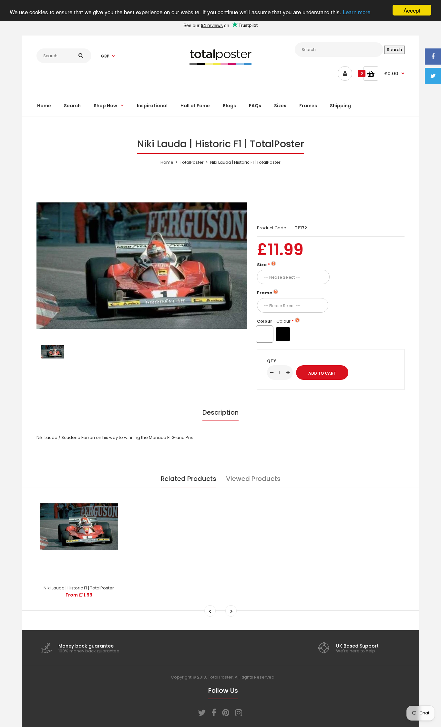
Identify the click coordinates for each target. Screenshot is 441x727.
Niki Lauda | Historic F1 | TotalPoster (79, 588)
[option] (141, 265)
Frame (264, 293)
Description (220, 412)
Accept (412, 10)
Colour (274, 321)
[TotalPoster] (220, 63)
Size (262, 265)
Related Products (188, 478)
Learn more (356, 12)
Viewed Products (253, 478)
